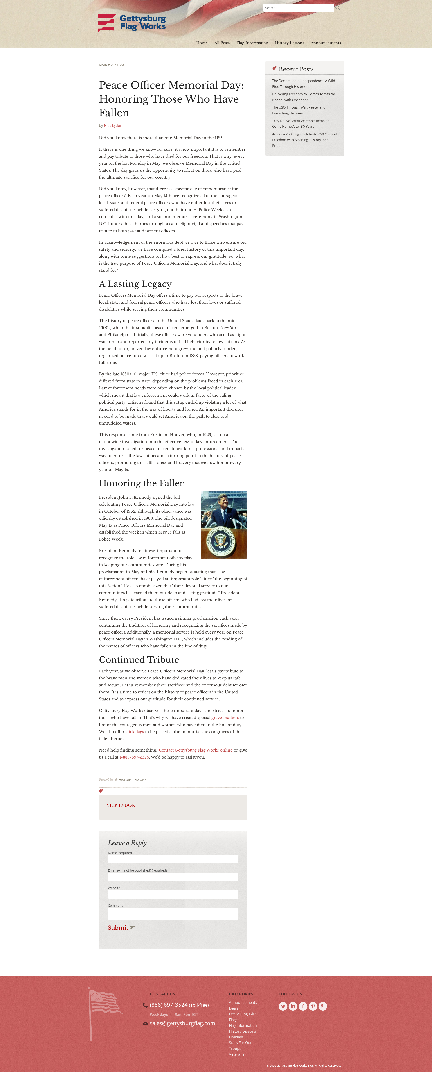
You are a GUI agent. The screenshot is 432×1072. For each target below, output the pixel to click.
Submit (119, 927)
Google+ (323, 1006)
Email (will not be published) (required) (137, 870)
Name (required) (120, 853)
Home (202, 43)
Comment (115, 905)
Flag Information (252, 43)
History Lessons (289, 43)
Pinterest (313, 1006)
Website (114, 888)
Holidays (236, 1037)
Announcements (326, 43)
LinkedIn (293, 1006)
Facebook (303, 1006)
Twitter (283, 1006)
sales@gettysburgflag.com (182, 1023)
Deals (233, 1008)
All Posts (222, 43)
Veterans (236, 1054)
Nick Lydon (113, 125)
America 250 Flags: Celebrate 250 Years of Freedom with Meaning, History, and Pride (304, 140)
